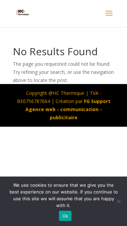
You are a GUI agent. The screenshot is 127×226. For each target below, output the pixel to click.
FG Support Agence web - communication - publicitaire (67, 109)
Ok (65, 216)
